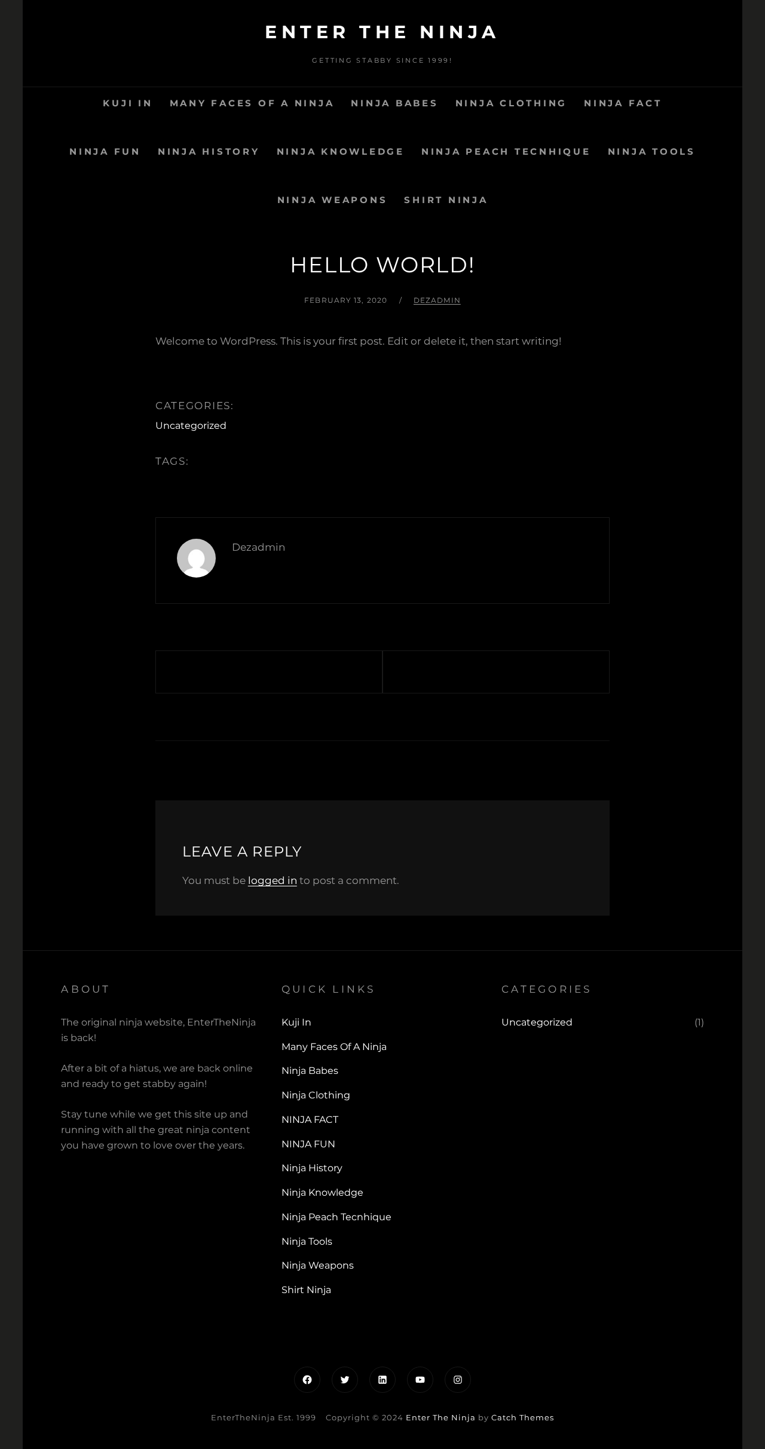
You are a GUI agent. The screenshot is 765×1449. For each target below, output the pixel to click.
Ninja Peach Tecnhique (506, 151)
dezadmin (437, 300)
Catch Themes (522, 1417)
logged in (272, 880)
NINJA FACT (623, 103)
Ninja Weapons (332, 199)
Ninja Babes (394, 103)
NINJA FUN (105, 151)
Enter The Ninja (382, 32)
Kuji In (127, 103)
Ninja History (209, 151)
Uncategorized (191, 425)
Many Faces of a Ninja (252, 103)
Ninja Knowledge (341, 151)
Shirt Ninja (446, 199)
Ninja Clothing (511, 103)
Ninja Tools (652, 151)
